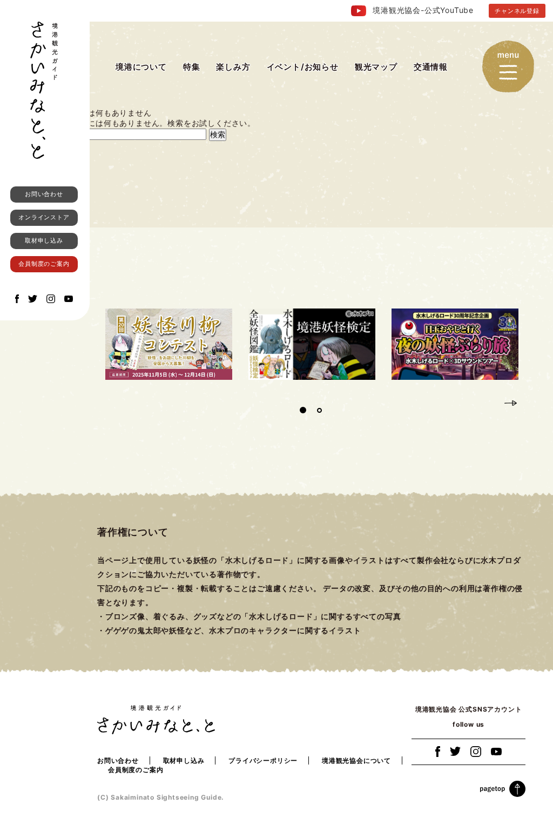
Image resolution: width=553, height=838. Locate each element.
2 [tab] (319, 410)
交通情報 (431, 67)
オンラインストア (43, 217)
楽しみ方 (233, 67)
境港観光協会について (356, 760)
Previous (491, 402)
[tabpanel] (168, 344)
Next (510, 402)
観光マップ (376, 67)
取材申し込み (44, 240)
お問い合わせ (44, 194)
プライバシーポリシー (263, 760)
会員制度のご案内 (43, 263)
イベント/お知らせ (303, 67)
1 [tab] (303, 410)
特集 (191, 67)
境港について (141, 67)
